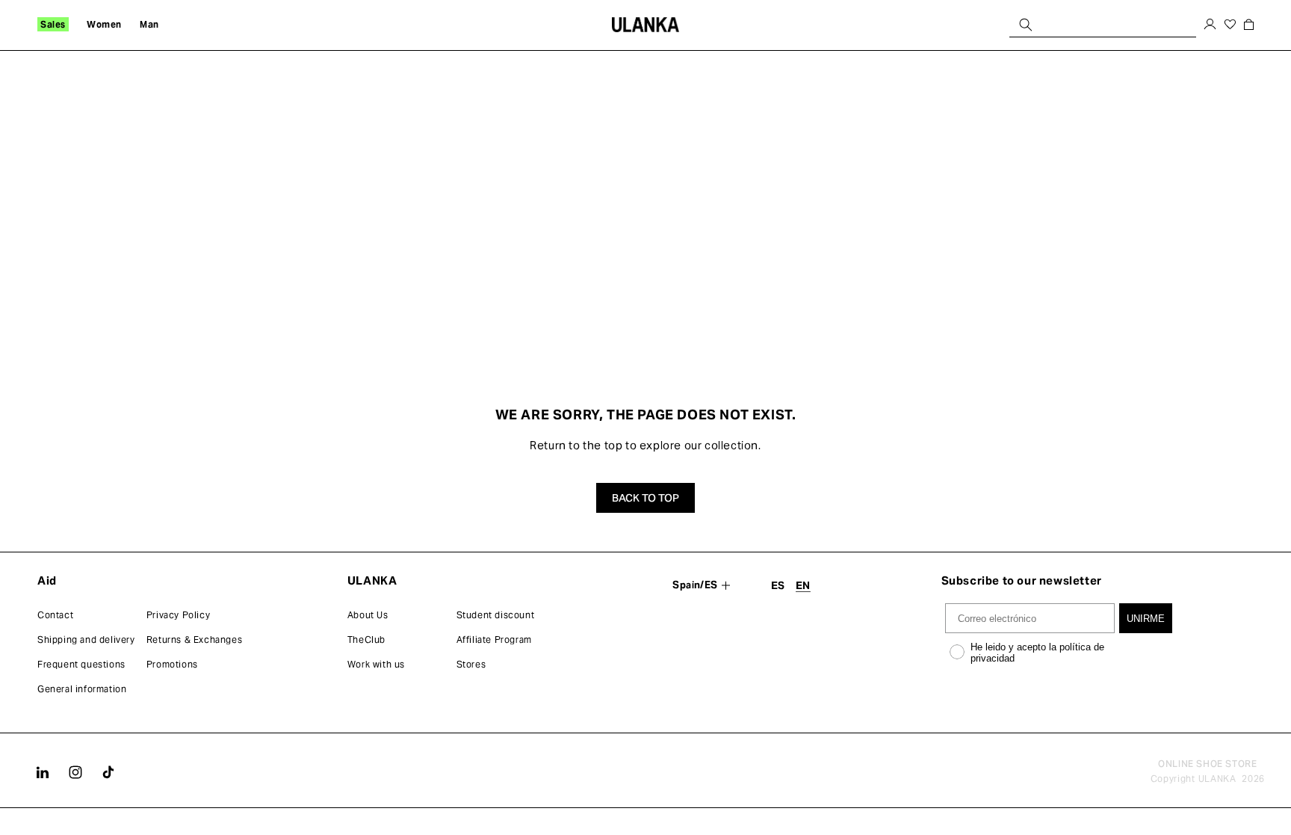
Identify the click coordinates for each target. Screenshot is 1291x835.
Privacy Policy (178, 614)
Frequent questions (81, 664)
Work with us (376, 664)
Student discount (495, 614)
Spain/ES (694, 585)
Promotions (172, 664)
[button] (53, 24)
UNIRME (1146, 618)
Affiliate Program (494, 639)
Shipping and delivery (86, 639)
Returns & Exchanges (194, 639)
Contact (55, 614)
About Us (367, 614)
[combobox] (1102, 24)
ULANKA (1217, 778)
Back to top (645, 498)
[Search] (1025, 24)
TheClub (366, 639)
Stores (471, 664)
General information (81, 688)
